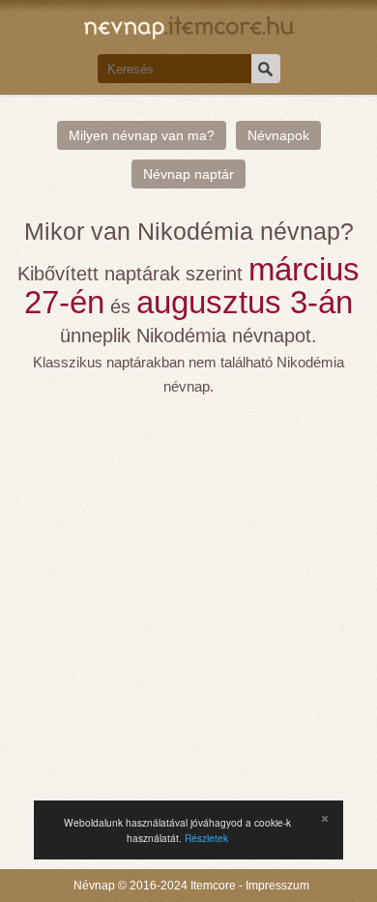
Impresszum (277, 885)
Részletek (206, 837)
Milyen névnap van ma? (142, 135)
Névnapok (278, 135)
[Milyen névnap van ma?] (189, 25)
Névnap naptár (188, 174)
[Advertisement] (188, 596)
